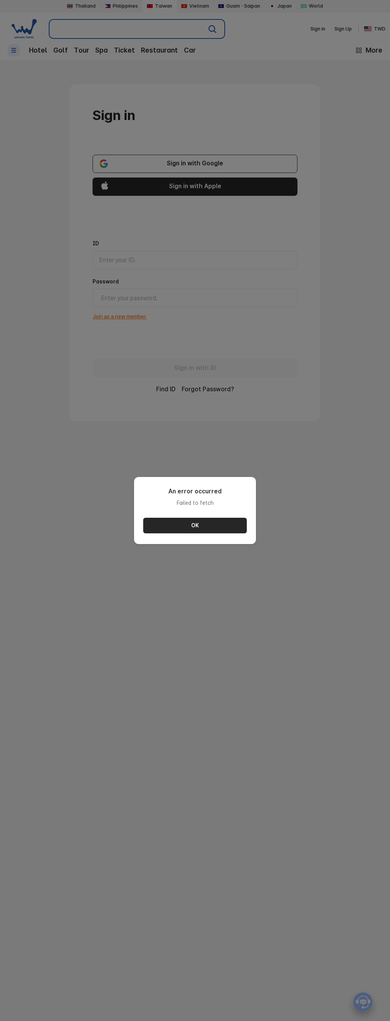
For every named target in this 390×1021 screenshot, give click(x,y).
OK (195, 525)
